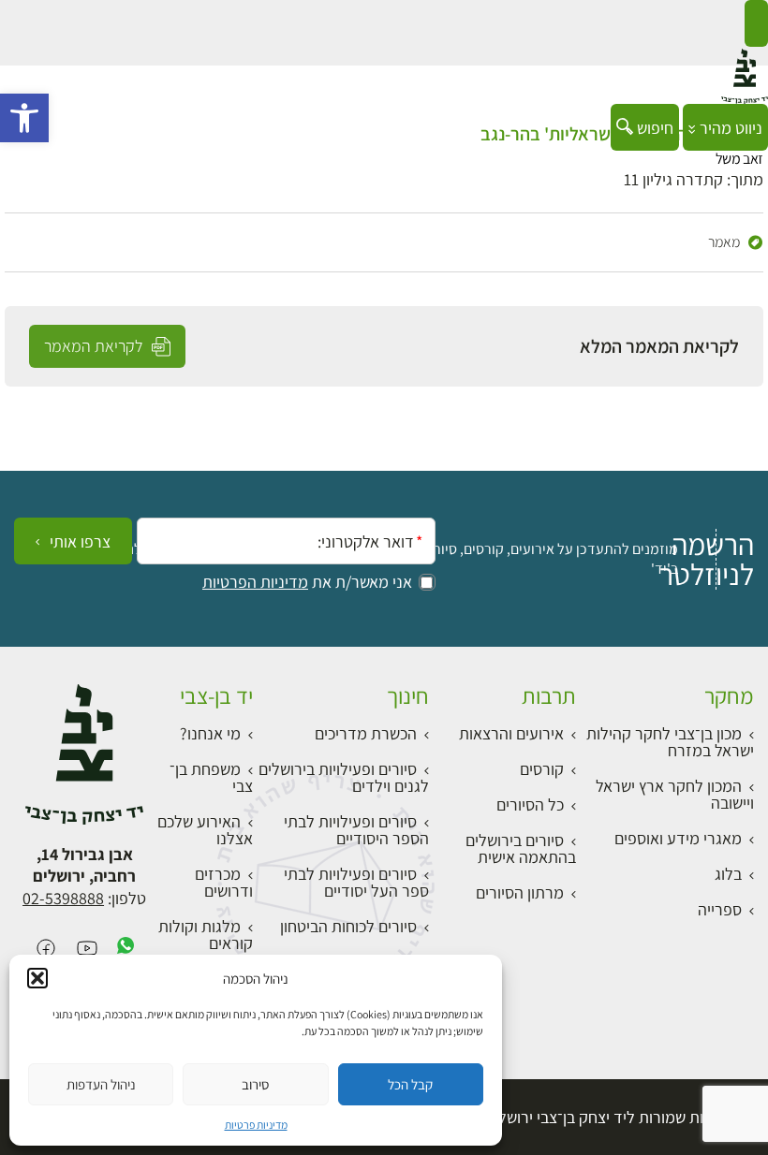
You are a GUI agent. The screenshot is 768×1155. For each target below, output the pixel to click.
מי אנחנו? (210, 733)
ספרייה (720, 909)
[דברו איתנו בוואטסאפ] (125, 949)
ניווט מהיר (729, 128)
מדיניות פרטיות (256, 1125)
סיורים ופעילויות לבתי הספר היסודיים (356, 830)
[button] (24, 118)
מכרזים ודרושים (224, 882)
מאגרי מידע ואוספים (678, 838)
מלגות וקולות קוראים (205, 934)
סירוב (255, 1084)
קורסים (542, 769)
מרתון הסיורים (520, 892)
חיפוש (653, 128)
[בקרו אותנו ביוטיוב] (87, 949)
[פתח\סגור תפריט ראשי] (756, 23)
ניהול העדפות (101, 1084)
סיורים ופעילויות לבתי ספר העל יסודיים (356, 882)
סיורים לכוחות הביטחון (348, 926)
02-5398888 (63, 898)
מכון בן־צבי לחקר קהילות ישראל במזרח (670, 742)
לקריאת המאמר (95, 346)
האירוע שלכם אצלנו (205, 830)
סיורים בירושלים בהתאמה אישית (520, 848)
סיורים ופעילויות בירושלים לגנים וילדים (343, 777)
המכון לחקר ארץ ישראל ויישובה (675, 794)
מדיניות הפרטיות (255, 582)
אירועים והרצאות (511, 733)
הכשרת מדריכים (366, 733)
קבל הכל (410, 1084)
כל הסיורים (530, 804)
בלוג (728, 874)
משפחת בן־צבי (211, 777)
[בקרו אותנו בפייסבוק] (45, 949)
